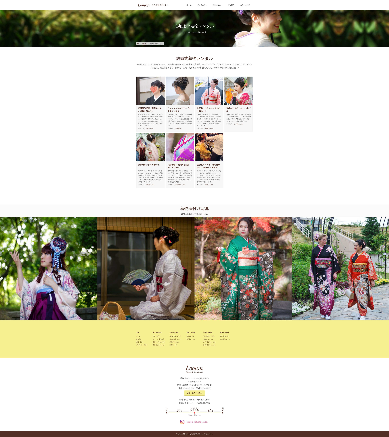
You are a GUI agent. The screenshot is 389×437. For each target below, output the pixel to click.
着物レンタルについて (159, 342)
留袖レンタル (190, 336)
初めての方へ (202, 5)
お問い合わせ (245, 5)
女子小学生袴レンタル (209, 342)
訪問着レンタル (191, 339)
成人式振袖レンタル (175, 336)
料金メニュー (217, 5)
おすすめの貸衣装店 (158, 339)
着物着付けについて (158, 345)
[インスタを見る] (194, 424)
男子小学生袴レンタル (209, 345)
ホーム (189, 5)
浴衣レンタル (173, 345)
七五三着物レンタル (208, 336)
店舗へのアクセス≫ (194, 393)
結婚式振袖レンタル (175, 339)
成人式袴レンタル (225, 339)
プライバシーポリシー (142, 345)
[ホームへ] (152, 6)
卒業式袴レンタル (175, 342)
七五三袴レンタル (208, 339)
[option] (48, 268)
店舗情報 (231, 5)
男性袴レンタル (224, 336)
